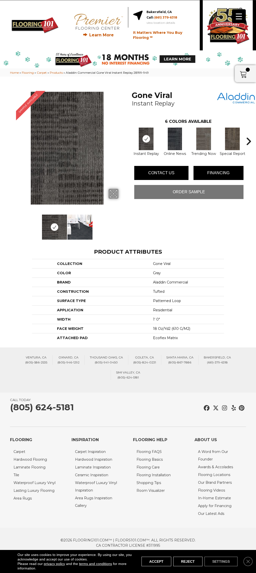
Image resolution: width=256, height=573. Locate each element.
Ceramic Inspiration (91, 475)
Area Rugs (23, 498)
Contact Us (161, 173)
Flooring (28, 72)
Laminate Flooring (30, 467)
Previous (12, 224)
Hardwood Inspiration (93, 459)
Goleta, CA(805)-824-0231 (144, 359)
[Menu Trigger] (239, 16)
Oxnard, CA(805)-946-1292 (69, 359)
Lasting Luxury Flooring (34, 490)
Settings (221, 561)
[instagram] (223, 408)
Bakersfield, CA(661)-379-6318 (217, 359)
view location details (160, 23)
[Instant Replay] (146, 138)
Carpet (42, 72)
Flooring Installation (153, 475)
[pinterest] (240, 408)
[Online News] (175, 138)
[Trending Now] (203, 138)
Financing (218, 173)
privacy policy (54, 564)
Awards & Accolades (215, 467)
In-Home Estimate (214, 498)
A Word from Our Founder (213, 455)
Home (14, 72)
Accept (156, 561)
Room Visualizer (150, 490)
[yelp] (232, 408)
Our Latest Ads (211, 513)
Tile (16, 475)
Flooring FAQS (149, 451)
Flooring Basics (149, 459)
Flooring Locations (214, 474)
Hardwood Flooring (30, 459)
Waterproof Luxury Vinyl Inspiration (96, 487)
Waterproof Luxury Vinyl (35, 483)
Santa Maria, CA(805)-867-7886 (180, 359)
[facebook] (206, 408)
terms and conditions (95, 564)
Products (56, 72)
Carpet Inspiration (90, 451)
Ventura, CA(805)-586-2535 (36, 359)
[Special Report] (232, 138)
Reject (188, 561)
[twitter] (214, 408)
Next (121, 224)
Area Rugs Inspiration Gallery (93, 502)
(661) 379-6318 (165, 17)
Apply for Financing (215, 506)
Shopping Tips (148, 483)
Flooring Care (148, 467)
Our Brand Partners (215, 482)
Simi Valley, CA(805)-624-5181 (128, 374)
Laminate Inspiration (93, 467)
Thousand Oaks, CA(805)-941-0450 (106, 359)
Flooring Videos (211, 490)
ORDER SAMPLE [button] (189, 192)
